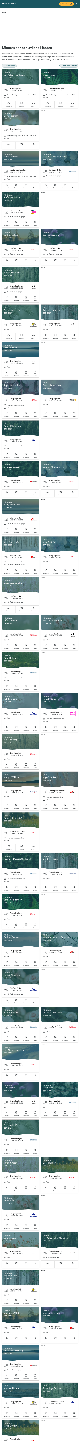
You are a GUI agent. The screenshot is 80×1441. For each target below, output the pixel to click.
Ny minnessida (65, 4)
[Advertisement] (40, 27)
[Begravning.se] (30, 3)
